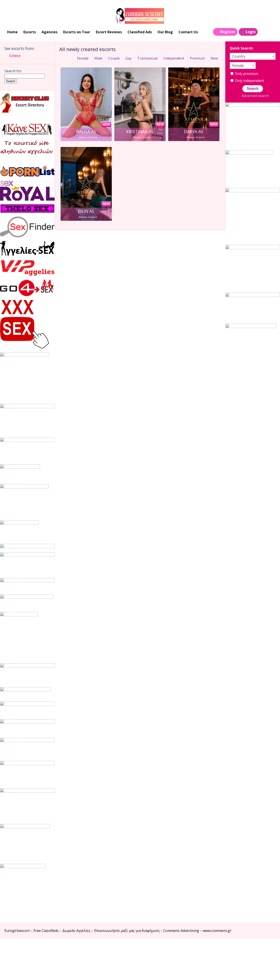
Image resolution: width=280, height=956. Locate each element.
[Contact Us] (272, 32)
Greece (15, 55)
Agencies (50, 32)
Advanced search (255, 95)
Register (227, 31)
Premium (197, 58)
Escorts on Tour (76, 32)
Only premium (246, 73)
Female (83, 58)
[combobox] (253, 56)
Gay (128, 58)
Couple (114, 58)
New (214, 58)
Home (12, 32)
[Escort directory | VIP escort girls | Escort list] (140, 16)
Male (98, 58)
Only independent (249, 80)
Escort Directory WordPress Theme (269, 947)
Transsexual (147, 58)
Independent (173, 58)
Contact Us (188, 32)
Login (251, 31)
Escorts (29, 32)
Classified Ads (140, 32)
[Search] (263, 32)
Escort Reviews (109, 32)
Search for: (13, 71)
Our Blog (165, 32)
